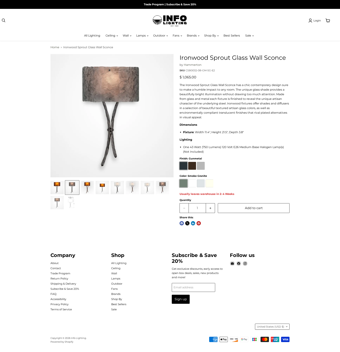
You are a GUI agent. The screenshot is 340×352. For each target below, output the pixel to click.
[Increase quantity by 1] (210, 208)
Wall (126, 35)
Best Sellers (231, 35)
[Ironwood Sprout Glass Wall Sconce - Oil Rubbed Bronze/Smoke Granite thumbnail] (162, 188)
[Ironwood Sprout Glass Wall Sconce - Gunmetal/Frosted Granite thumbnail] (117, 188)
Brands (192, 35)
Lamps (141, 35)
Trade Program (154, 4)
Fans (176, 35)
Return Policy (59, 278)
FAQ (53, 294)
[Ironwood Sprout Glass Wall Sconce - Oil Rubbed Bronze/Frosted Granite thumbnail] (132, 188)
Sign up (181, 299)
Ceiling (111, 35)
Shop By (210, 35)
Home (54, 47)
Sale (248, 35)
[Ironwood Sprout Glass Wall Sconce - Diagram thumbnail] (72, 203)
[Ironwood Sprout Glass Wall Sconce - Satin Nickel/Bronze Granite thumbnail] (102, 188)
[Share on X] (187, 223)
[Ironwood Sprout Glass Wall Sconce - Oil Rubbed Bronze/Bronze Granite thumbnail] (87, 188)
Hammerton (193, 64)
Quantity (185, 200)
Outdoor (159, 35)
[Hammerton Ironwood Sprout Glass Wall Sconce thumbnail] (72, 188)
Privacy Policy (59, 304)
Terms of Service (61, 309)
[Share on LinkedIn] (193, 223)
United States (270, 326)
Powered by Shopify (61, 341)
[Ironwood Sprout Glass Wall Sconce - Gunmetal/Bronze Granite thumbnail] (57, 188)
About (54, 263)
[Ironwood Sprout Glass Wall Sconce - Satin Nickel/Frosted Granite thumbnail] (147, 188)
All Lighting (92, 35)
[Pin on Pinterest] (199, 223)
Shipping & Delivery (63, 283)
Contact (55, 268)
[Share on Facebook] (182, 223)
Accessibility (58, 299)
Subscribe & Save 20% (181, 4)
